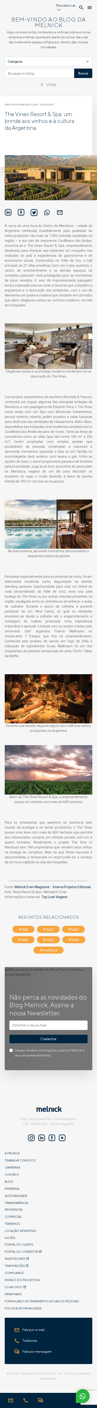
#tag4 (23, 939)
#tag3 (73, 929)
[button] (66, 8)
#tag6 (74, 939)
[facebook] (51, 1138)
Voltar (51, 84)
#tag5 (48, 939)
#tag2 (48, 929)
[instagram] (31, 1138)
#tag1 (23, 929)
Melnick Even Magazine (32, 887)
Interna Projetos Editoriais (72, 887)
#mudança (48, 950)
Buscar (83, 73)
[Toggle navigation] (89, 7)
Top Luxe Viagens (54, 897)
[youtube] (62, 1138)
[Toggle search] (81, 7)
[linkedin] (41, 1138)
